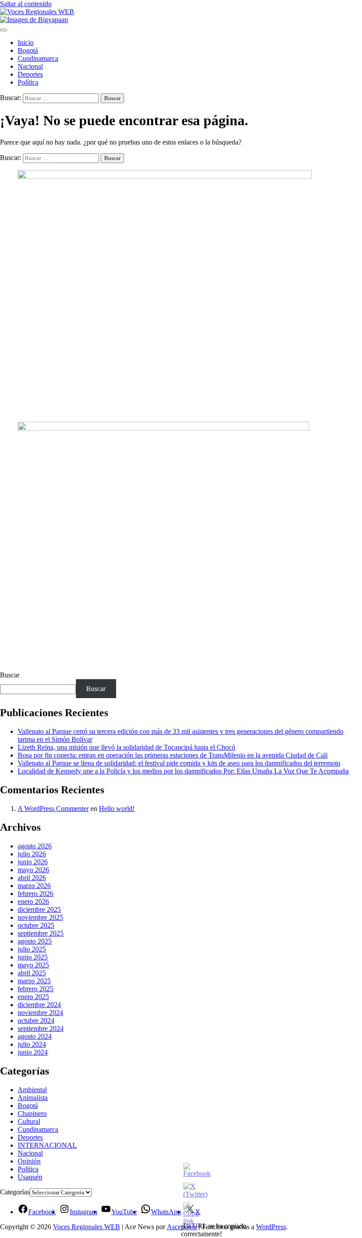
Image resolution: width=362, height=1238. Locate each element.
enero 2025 (33, 996)
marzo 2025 (34, 981)
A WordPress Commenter (53, 808)
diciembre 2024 (39, 1004)
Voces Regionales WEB (86, 1227)
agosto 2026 (35, 846)
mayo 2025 (33, 965)
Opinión (29, 1161)
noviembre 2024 (40, 1012)
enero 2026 (33, 901)
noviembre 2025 (40, 917)
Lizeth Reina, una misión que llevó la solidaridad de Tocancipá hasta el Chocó (126, 747)
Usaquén (30, 1177)
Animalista (33, 1097)
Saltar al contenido (26, 3)
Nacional (30, 66)
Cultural (29, 1121)
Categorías (15, 1192)
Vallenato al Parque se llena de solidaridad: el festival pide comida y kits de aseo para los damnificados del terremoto (179, 763)
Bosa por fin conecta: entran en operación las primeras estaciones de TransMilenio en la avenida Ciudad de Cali (173, 755)
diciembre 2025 (39, 909)
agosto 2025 (35, 941)
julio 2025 (32, 949)
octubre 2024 (36, 1020)
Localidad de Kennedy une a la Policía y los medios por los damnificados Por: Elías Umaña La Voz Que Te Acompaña (183, 771)
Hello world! (117, 808)
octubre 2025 (36, 925)
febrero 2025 (35, 989)
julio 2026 (32, 854)
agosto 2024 (35, 1036)
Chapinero (32, 1113)
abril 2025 (32, 973)
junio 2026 (33, 862)
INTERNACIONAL (47, 1145)
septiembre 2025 (41, 933)
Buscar (9, 675)
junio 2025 (33, 957)
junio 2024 (33, 1052)
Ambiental (32, 1089)
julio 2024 (32, 1044)
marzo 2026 (34, 885)
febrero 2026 (35, 893)
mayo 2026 (33, 870)
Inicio (26, 42)
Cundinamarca (38, 58)
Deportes (30, 74)
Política (28, 82)
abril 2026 (32, 877)
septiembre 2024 (41, 1028)
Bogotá (28, 50)
